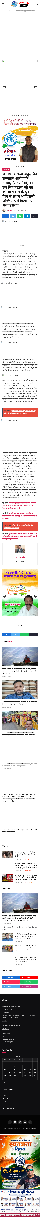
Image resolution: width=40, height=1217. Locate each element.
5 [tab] (21, 115)
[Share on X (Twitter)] (13, 216)
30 (35, 1075)
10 (5, 1069)
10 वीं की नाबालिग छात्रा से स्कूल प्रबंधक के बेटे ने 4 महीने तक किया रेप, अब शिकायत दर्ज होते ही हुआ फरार (25, 936)
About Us (5, 1099)
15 (30, 1069)
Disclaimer (5, 1102)
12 (15, 1069)
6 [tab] (23, 115)
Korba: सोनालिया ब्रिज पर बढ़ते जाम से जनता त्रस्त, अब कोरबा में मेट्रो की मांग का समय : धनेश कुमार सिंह (26, 959)
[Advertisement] (20, 35)
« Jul (3, 1082)
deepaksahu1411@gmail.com (11, 1025)
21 (25, 1072)
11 (9, 1069)
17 (5, 1072)
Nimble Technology (30, 1128)
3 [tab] (16, 115)
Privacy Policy (6, 1105)
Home (4, 1095)
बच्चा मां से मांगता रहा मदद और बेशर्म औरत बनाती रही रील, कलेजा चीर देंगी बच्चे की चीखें (26, 854)
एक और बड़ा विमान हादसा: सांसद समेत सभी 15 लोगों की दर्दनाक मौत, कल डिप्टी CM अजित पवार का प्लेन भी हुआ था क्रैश (19, 516)
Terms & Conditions (8, 1108)
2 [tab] (14, 115)
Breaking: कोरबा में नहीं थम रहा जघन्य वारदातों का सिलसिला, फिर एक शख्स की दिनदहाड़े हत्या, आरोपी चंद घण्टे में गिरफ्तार (26, 866)
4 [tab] (18, 115)
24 (5, 1075)
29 (30, 1075)
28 (25, 1075)
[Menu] (3, 4)
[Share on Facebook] (5, 216)
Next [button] (35, 87)
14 (25, 1069)
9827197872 (6, 1034)
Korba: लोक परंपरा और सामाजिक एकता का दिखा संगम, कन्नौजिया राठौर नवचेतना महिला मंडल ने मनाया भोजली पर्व (26, 948)
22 (30, 1072)
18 (9, 1072)
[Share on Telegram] (27, 216)
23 (35, 1072)
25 (10, 1075)
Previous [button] (4, 87)
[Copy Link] (34, 216)
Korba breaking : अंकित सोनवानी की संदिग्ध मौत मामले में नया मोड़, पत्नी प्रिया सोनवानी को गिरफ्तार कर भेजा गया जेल (26, 877)
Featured (6, 169)
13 (20, 1069)
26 (15, 1075)
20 (20, 1072)
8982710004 (6, 1036)
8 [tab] (27, 115)
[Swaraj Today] (20, 4)
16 (35, 1069)
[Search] (37, 4)
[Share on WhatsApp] (20, 216)
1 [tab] (12, 115)
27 (20, 1075)
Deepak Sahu (12, 210)
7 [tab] (25, 115)
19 (15, 1072)
